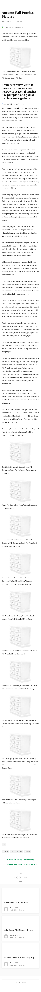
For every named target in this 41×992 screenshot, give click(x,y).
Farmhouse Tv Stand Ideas (16, 902)
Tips (4, 844)
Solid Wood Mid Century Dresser (19, 930)
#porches (27, 851)
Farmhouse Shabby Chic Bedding (20, 859)
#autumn (5, 851)
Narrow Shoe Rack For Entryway (19, 957)
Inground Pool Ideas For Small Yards (21, 864)
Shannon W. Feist (15, 908)
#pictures (19, 851)
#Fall (12, 851)
